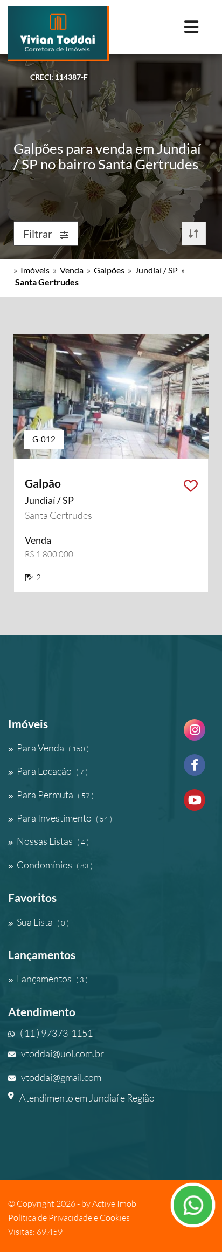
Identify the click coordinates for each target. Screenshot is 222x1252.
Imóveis (35, 270)
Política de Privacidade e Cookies (69, 1217)
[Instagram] (194, 733)
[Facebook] (194, 768)
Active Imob (114, 1203)
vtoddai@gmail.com (61, 1077)
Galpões (109, 270)
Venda (72, 270)
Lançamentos (52, 978)
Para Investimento (64, 818)
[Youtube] (194, 804)
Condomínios (55, 865)
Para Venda (53, 748)
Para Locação (52, 771)
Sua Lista (43, 922)
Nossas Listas (53, 841)
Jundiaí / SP (156, 270)
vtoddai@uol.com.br (62, 1053)
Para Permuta (55, 795)
